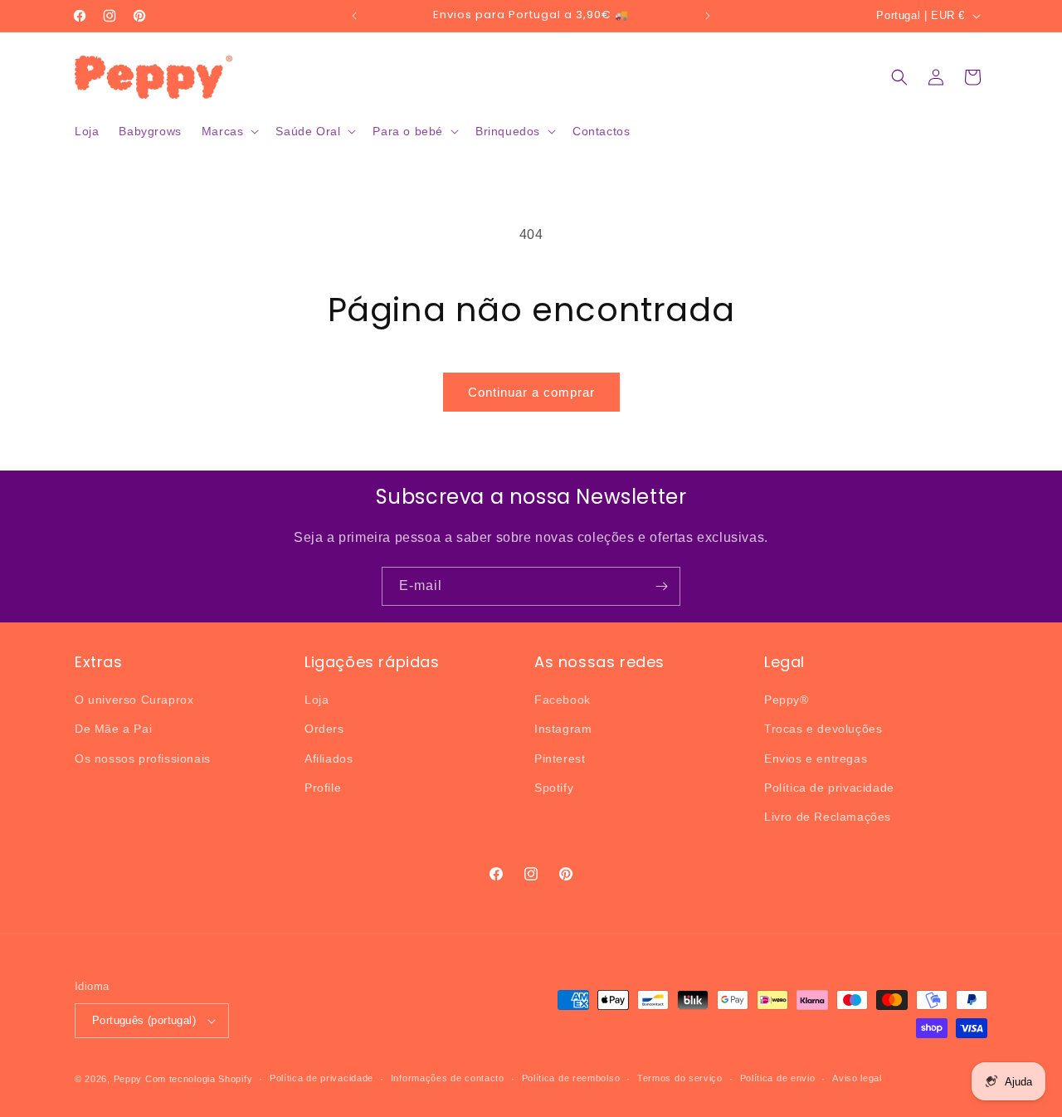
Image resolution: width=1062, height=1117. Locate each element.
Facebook (562, 699)
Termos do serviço (680, 1078)
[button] (229, 131)
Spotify (553, 787)
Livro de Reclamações (827, 816)
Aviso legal (857, 1078)
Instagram (563, 728)
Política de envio (778, 1078)
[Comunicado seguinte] (707, 16)
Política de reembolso (571, 1078)
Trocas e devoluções (823, 728)
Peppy (128, 1079)
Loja (316, 699)
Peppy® (786, 699)
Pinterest (559, 758)
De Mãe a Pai (113, 728)
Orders (324, 728)
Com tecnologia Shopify (198, 1079)
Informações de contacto (447, 1078)
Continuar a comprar (531, 392)
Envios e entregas (815, 758)
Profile (322, 787)
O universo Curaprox (134, 699)
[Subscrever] (661, 586)
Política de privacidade (829, 787)
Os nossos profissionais (143, 758)
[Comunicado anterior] (354, 16)
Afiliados (328, 758)
